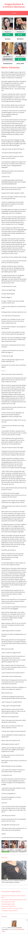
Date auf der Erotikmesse (8, 906)
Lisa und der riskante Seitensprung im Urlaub (13, 899)
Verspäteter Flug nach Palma (9, 910)
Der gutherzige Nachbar (8, 904)
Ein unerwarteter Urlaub (8, 902)
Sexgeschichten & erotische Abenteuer (14, 5)
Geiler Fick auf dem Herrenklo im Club (12, 908)
